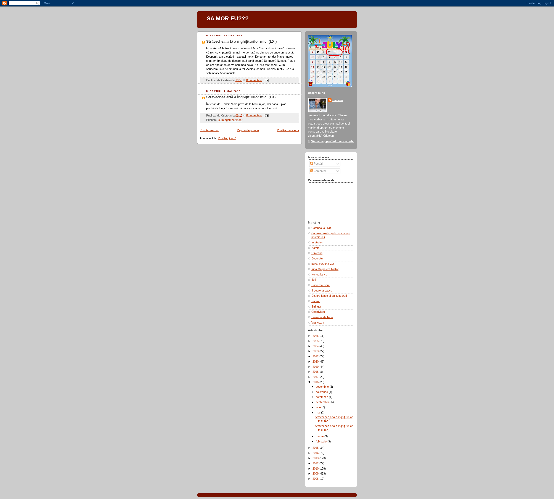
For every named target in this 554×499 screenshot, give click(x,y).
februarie (321, 441)
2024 (315, 346)
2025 (315, 341)
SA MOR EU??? (228, 18)
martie (320, 436)
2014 (315, 453)
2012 (315, 463)
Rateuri (315, 301)
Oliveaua (316, 253)
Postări (318, 163)
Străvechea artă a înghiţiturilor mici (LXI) (241, 41)
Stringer (316, 306)
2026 (315, 335)
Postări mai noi (209, 130)
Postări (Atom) (227, 138)
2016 (315, 382)
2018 (315, 371)
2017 (315, 377)
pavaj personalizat (322, 263)
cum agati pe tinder (230, 120)
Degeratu (317, 258)
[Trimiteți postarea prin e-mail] (266, 80)
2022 (315, 356)
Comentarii (320, 171)
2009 (315, 473)
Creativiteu (318, 311)
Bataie (315, 248)
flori (313, 279)
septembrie (323, 402)
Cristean (337, 100)
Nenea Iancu (319, 274)
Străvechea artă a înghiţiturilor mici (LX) (241, 97)
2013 (315, 458)
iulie (319, 407)
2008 (315, 478)
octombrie (322, 397)
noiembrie (322, 392)
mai (318, 412)
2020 (315, 361)
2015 (315, 447)
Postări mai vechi (288, 130)
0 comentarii (254, 80)
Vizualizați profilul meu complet (332, 141)
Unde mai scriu (320, 285)
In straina (317, 242)
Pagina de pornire (248, 130)
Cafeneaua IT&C (321, 228)
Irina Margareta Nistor (324, 269)
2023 (315, 351)
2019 (315, 366)
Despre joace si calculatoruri (329, 295)
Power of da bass (322, 317)
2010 (315, 468)
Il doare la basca (321, 290)
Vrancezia (317, 322)
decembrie (323, 386)
